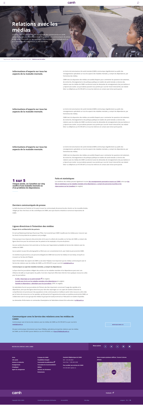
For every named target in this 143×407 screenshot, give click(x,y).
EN (127, 400)
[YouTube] (129, 346)
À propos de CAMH (26, 59)
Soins (13, 357)
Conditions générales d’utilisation (47, 400)
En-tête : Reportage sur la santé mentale (27, 279)
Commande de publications (45, 362)
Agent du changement (16, 59)
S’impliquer (15, 367)
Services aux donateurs (44, 369)
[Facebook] (105, 346)
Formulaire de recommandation (47, 365)
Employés (109, 393)
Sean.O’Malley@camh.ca (61, 331)
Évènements (41, 372)
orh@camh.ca (79, 300)
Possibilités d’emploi (43, 360)
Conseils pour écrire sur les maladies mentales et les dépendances (36, 281)
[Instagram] (123, 346)
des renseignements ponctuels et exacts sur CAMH (105, 181)
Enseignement (16, 365)
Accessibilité (64, 400)
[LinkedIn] (117, 346)
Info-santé (15, 360)
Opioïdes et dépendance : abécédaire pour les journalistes (33, 283)
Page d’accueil (7, 59)
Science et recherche (18, 362)
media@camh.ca (68, 263)
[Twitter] (111, 346)
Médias (40, 367)
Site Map (86, 400)
